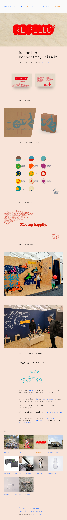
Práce (27, 6)
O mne (21, 6)
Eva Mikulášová (39, 421)
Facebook (22, 511)
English (46, 6)
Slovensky (56, 6)
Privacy (39, 514)
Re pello (45, 63)
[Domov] (20, 508)
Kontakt (35, 6)
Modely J (47, 412)
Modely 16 (58, 412)
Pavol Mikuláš (10, 6)
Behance (39, 511)
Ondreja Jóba (47, 399)
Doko (36, 399)
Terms (34, 514)
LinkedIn (31, 511)
